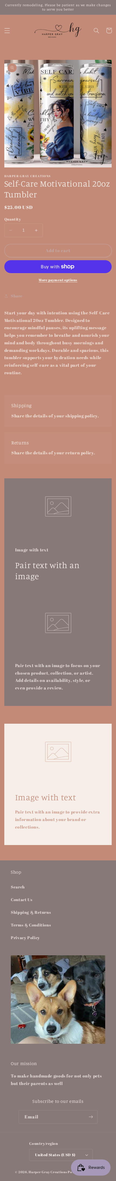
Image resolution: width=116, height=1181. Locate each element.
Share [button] (17, 295)
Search (18, 887)
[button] (7, 30)
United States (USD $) (55, 1154)
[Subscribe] (90, 1116)
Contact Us (21, 899)
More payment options (58, 280)
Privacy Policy (25, 937)
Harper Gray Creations (48, 1172)
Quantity (12, 219)
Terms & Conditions (31, 925)
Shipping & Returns (31, 912)
